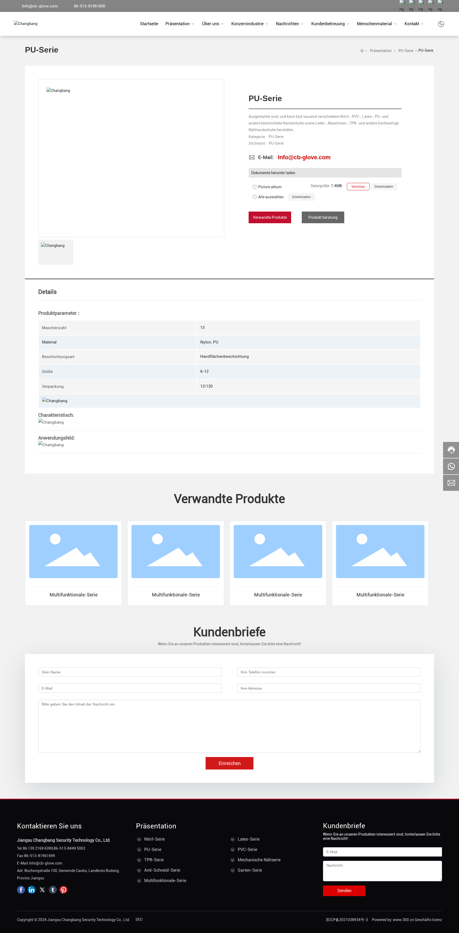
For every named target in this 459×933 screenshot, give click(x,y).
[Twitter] (42, 890)
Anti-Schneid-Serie (162, 870)
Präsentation (381, 51)
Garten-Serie (250, 870)
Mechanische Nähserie (259, 859)
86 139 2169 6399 (38, 848)
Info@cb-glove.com (40, 6)
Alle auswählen (271, 197)
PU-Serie (405, 51)
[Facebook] (21, 890)
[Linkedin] (32, 890)
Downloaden (384, 186)
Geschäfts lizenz (428, 920)
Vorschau (358, 186)
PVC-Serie (247, 849)
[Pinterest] (63, 890)
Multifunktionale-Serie (73, 594)
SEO (139, 919)
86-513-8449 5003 (69, 848)
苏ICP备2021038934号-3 (347, 920)
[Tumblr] (53, 890)
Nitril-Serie (154, 839)
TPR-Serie (154, 859)
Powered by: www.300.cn (393, 920)
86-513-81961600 (89, 6)
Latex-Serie (249, 839)
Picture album (270, 187)
